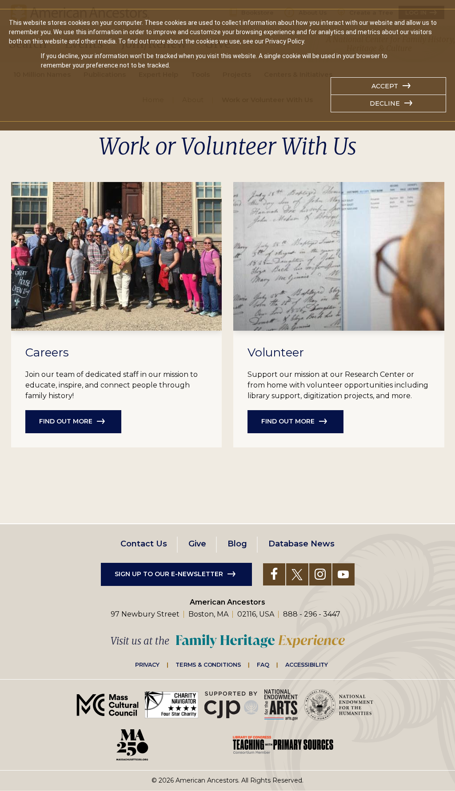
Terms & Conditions (208, 664)
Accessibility (306, 664)
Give (197, 544)
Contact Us (143, 544)
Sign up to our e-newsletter (169, 574)
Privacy (147, 664)
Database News (301, 544)
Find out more (65, 421)
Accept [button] (384, 86)
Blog (237, 544)
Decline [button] (385, 103)
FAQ (263, 664)
